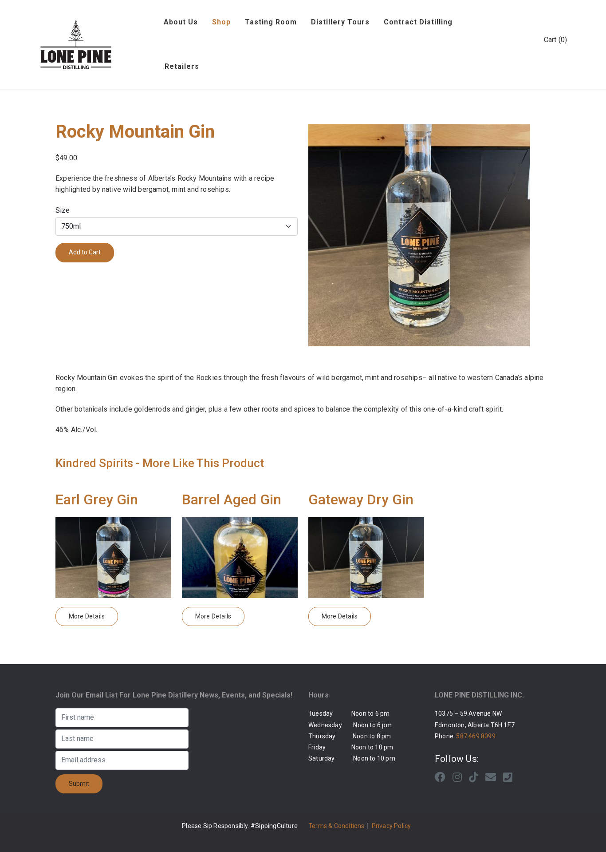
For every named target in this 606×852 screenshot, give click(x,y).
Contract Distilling (418, 22)
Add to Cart (85, 252)
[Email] (490, 777)
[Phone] (507, 777)
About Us (181, 22)
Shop (221, 22)
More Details (87, 616)
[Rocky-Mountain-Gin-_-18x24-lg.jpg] (429, 235)
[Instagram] (457, 777)
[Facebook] (440, 777)
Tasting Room (271, 22)
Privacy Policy (391, 825)
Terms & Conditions (336, 825)
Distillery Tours (340, 22)
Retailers (182, 66)
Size (62, 210)
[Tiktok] (473, 777)
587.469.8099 (475, 736)
